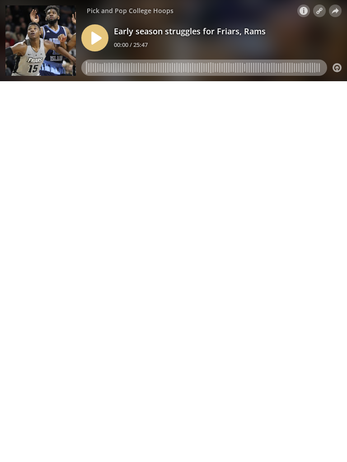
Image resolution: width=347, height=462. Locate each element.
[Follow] (319, 11)
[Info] (303, 11)
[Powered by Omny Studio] (337, 67)
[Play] (94, 37)
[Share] (335, 11)
